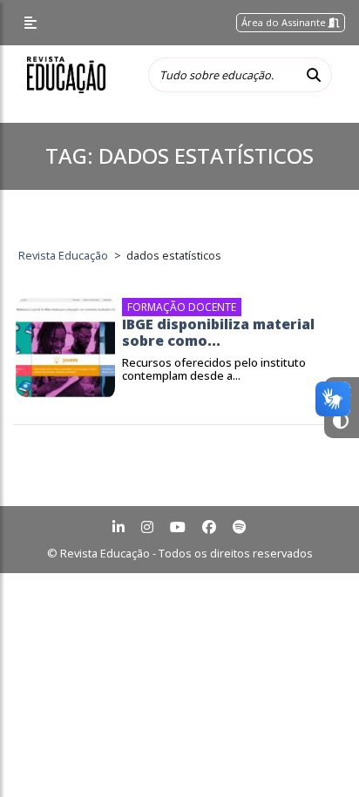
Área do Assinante (285, 22)
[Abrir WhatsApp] (315, 753)
